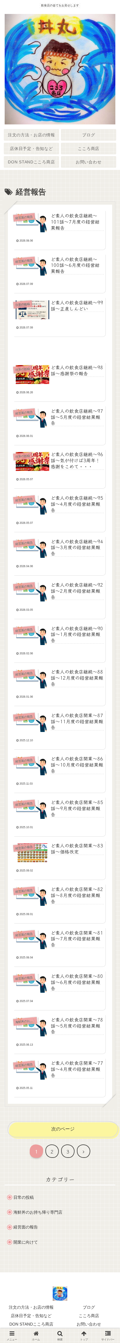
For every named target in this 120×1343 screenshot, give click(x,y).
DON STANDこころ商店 (31, 1324)
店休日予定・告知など (31, 1315)
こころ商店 (89, 1315)
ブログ (89, 1307)
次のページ (63, 1128)
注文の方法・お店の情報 (31, 1307)
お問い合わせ (89, 1324)
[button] (106, 959)
